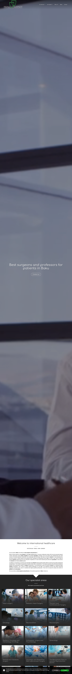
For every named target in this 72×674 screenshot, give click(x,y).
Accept (65, 670)
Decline (56, 670)
